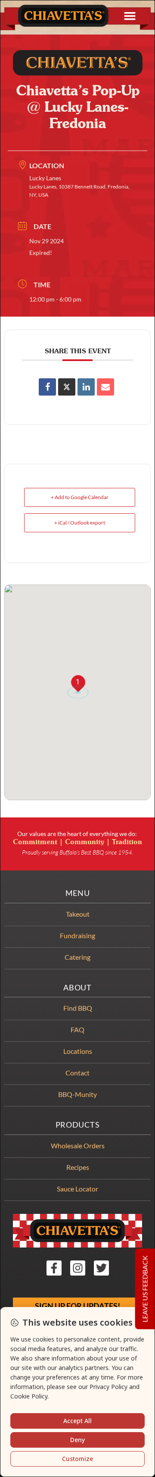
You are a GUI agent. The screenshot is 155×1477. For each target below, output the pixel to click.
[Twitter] (101, 1268)
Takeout (78, 914)
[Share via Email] (105, 387)
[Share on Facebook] (47, 387)
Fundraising (77, 935)
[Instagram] (77, 1268)
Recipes (77, 1167)
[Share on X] (66, 387)
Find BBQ (77, 1008)
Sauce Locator (77, 1189)
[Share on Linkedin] (86, 387)
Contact (77, 1072)
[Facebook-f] (54, 1268)
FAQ (77, 1029)
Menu (77, 893)
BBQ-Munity (77, 1094)
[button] (130, 15)
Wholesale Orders (78, 1145)
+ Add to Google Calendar (79, 497)
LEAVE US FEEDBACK (145, 1289)
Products (78, 1124)
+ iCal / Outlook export (79, 522)
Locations (77, 1051)
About (77, 987)
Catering (77, 957)
